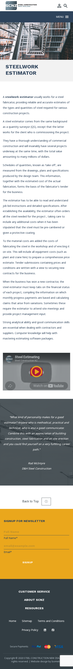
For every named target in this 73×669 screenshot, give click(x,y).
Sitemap (27, 621)
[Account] (59, 6)
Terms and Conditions (51, 621)
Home (12, 621)
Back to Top (30, 501)
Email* (8, 552)
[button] (60, 17)
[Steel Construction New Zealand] (21, 5)
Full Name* (11, 538)
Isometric (56, 661)
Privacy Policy (30, 630)
